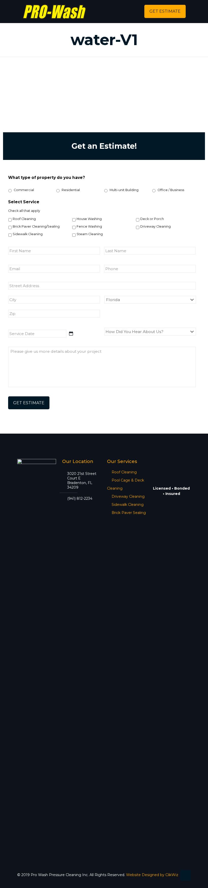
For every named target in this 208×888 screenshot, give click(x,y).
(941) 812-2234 (79, 498)
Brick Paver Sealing (129, 512)
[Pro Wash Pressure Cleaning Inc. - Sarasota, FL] (54, 11)
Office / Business (171, 190)
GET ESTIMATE (165, 11)
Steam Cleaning (90, 234)
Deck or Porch (152, 219)
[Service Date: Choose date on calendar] (71, 333)
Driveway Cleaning (155, 226)
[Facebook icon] (173, 880)
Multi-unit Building (124, 190)
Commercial (24, 190)
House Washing (89, 219)
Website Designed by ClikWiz (152, 875)
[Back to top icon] (185, 875)
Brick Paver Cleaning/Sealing (36, 226)
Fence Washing (89, 226)
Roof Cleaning (24, 219)
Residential (71, 190)
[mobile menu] (130, 11)
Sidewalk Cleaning (28, 234)
